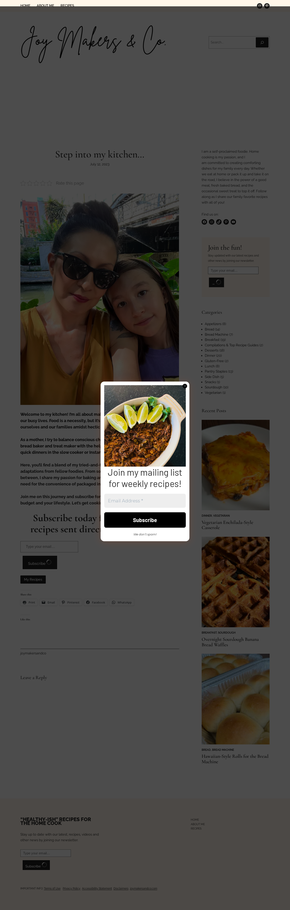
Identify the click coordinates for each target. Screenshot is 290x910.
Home (25, 6)
